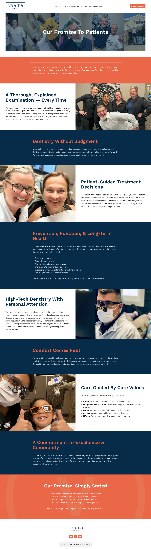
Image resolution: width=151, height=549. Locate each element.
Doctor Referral (96, 6)
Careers (84, 6)
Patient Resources (70, 6)
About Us (56, 6)
